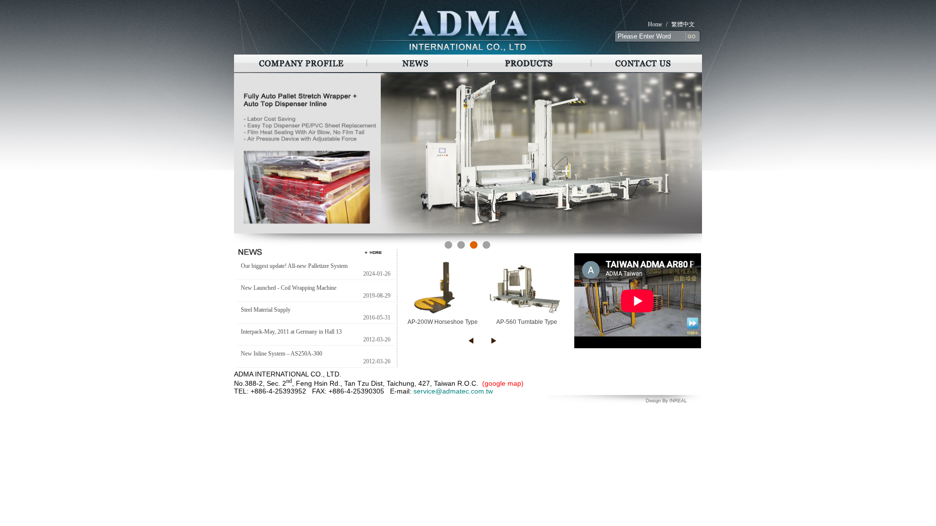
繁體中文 (683, 24)
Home (655, 24)
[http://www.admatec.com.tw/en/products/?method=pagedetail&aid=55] (468, 232)
